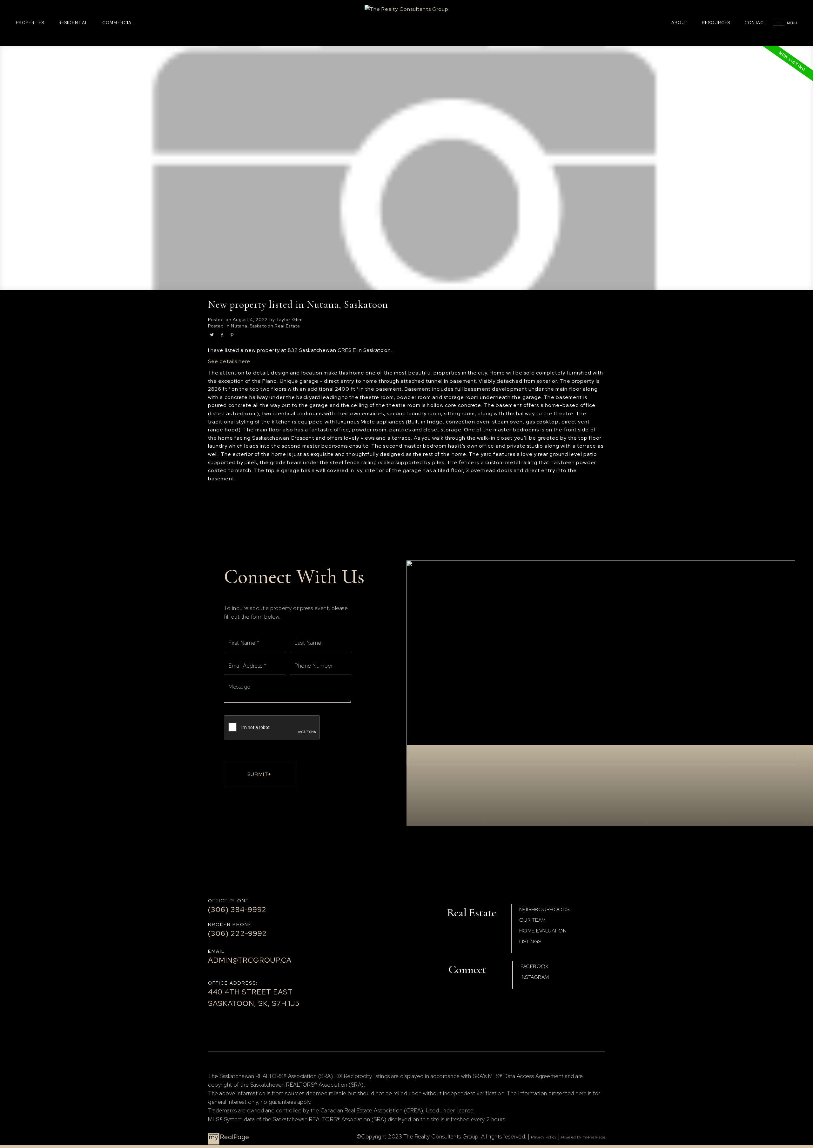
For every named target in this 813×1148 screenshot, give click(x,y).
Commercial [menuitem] (118, 22)
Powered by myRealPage (583, 1137)
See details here (229, 361)
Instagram (535, 977)
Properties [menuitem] (30, 22)
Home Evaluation (543, 930)
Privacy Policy (543, 1137)
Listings (530, 941)
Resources (716, 22)
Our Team (532, 920)
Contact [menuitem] (755, 22)
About (679, 22)
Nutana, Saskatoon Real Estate (265, 326)
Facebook (534, 966)
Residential (73, 22)
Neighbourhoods (544, 909)
